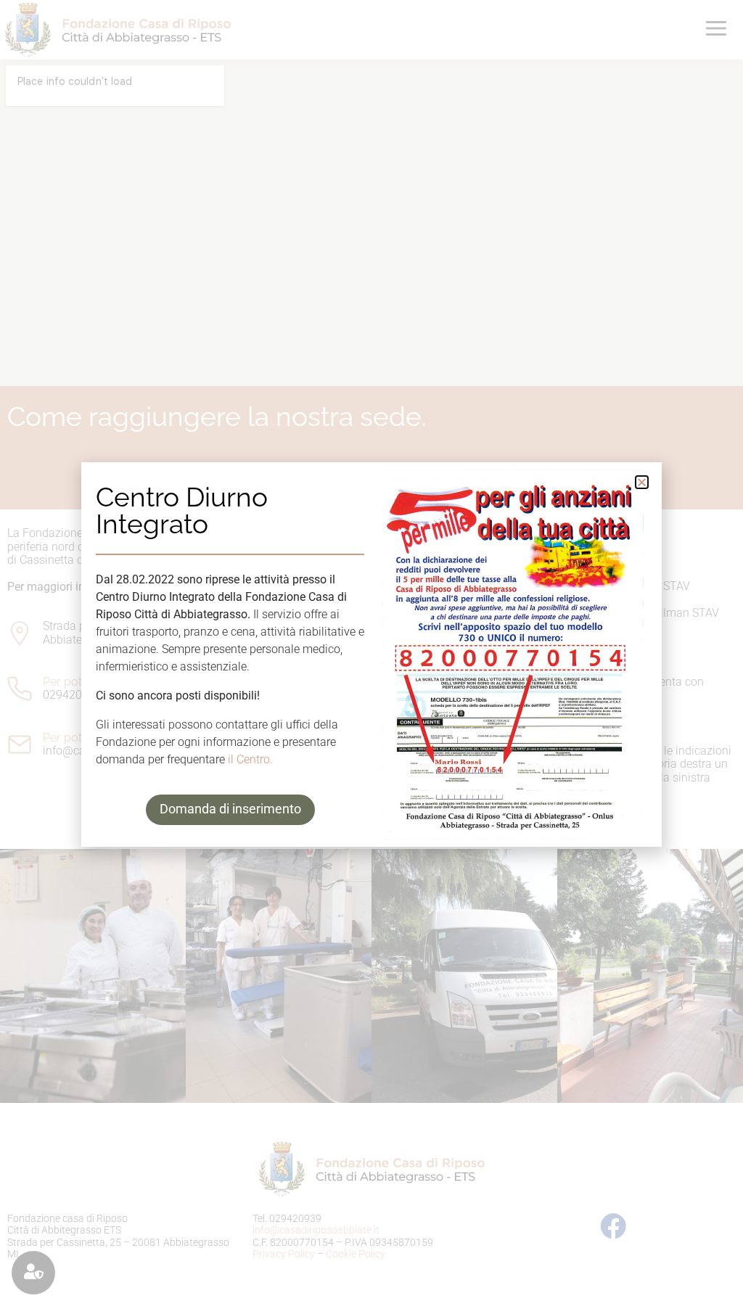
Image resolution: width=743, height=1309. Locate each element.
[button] (641, 482)
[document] (371, 654)
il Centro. (250, 759)
